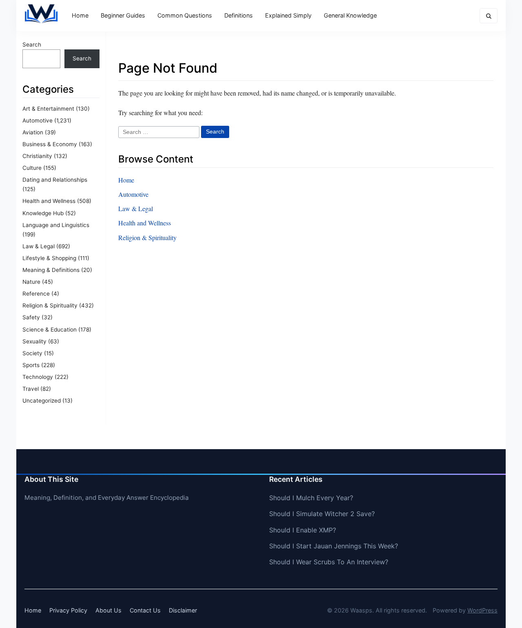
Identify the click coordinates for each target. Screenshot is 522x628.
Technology (37, 377)
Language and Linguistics (55, 225)
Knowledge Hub (43, 213)
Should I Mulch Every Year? (311, 498)
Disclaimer (183, 610)
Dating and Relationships (54, 179)
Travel (30, 388)
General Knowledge (350, 15)
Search (31, 44)
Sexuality (34, 341)
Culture (32, 168)
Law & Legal (38, 246)
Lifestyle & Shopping (49, 258)
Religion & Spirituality (49, 305)
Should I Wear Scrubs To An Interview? (328, 562)
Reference (36, 293)
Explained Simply (288, 15)
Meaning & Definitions (51, 270)
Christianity (37, 156)
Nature (31, 281)
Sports (31, 365)
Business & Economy (49, 144)
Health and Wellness (48, 201)
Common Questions (184, 15)
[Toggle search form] (489, 15)
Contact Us (145, 610)
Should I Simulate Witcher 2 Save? (322, 514)
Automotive (37, 120)
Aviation (32, 132)
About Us (108, 610)
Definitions (238, 15)
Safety (31, 317)
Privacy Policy (68, 610)
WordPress (482, 610)
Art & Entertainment (48, 108)
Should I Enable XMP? (302, 530)
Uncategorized (41, 400)
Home (80, 15)
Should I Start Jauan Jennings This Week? (333, 546)
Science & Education (49, 329)
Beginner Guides (123, 15)
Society (32, 353)
